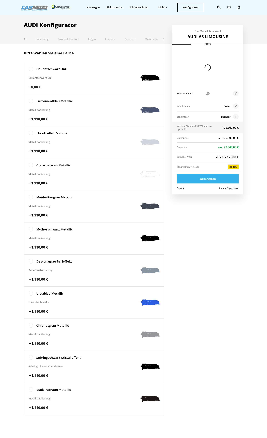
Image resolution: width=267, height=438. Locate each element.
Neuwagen (93, 7)
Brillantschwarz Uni (51, 69)
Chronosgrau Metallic (52, 325)
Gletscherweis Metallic (53, 165)
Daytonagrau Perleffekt (54, 261)
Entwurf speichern (229, 188)
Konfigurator (191, 7)
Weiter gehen (208, 179)
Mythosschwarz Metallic (54, 229)
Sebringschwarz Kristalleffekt (58, 358)
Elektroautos (115, 7)
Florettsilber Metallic (52, 133)
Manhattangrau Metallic (54, 197)
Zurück (180, 188)
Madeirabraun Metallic (53, 390)
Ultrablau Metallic (50, 293)
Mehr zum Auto (185, 93)
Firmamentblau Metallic (54, 101)
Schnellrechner (138, 7)
